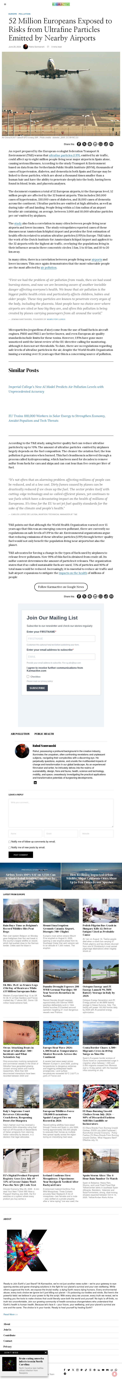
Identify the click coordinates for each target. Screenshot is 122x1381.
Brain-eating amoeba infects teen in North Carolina (31, 1361)
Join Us (7, 1329)
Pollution (24, 14)
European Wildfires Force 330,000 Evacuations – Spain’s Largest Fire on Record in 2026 (58, 1116)
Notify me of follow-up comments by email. (33, 841)
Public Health (44, 734)
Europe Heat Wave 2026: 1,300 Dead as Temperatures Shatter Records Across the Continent (60, 1052)
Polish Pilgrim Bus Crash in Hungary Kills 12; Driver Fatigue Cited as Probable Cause (99, 930)
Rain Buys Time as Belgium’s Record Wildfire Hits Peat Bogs (20, 928)
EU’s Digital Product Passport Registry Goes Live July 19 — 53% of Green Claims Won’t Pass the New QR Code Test (21, 1180)
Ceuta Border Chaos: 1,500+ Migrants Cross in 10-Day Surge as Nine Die (99, 1051)
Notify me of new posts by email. (28, 847)
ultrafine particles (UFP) (64, 155)
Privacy (7, 1346)
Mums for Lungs (56, 319)
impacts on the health (73, 573)
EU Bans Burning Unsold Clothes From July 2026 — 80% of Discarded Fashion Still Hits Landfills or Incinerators (99, 1117)
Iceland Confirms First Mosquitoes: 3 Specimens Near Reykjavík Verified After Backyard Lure (60, 1180)
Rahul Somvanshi (36, 46)
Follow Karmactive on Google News (61, 587)
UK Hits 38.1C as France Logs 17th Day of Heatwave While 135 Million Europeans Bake (20, 988)
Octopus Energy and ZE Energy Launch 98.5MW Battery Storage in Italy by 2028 (99, 991)
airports (97, 259)
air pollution (49, 267)
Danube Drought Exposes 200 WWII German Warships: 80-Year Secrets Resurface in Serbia (61, 991)
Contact (7, 1341)
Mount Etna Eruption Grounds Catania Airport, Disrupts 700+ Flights (59, 928)
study (18, 223)
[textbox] (61, 1295)
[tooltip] (79, 144)
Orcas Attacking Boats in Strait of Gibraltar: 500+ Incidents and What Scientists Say (18, 1052)
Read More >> (10, 1314)
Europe (13, 14)
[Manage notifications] (114, 1374)
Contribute (9, 1335)
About (6, 1324)
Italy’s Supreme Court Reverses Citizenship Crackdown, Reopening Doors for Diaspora (17, 1116)
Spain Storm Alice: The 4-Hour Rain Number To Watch (100, 1177)
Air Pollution (20, 734)
